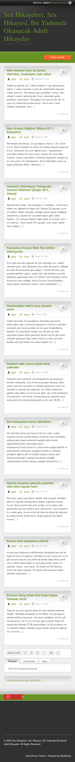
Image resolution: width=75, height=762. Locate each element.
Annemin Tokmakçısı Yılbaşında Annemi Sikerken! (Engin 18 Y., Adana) (29, 190)
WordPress (65, 756)
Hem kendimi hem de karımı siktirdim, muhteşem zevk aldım (29, 72)
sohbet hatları (47, 712)
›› (58, 653)
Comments (29, 661)
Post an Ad (57, 57)
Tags (44, 661)
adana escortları (44, 707)
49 (51, 653)
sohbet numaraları (15, 680)
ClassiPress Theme (36, 756)
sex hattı (52, 729)
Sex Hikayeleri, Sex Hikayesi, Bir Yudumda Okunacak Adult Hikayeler (35, 26)
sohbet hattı (33, 720)
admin (13, 79)
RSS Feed (70, 2)
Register (55, 3)
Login (63, 3)
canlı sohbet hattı (33, 680)
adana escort (27, 707)
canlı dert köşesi (50, 720)
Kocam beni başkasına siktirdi (27, 541)
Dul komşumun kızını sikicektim (29, 422)
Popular (12, 661)
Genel (26, 79)
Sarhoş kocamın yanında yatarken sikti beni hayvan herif (30, 484)
